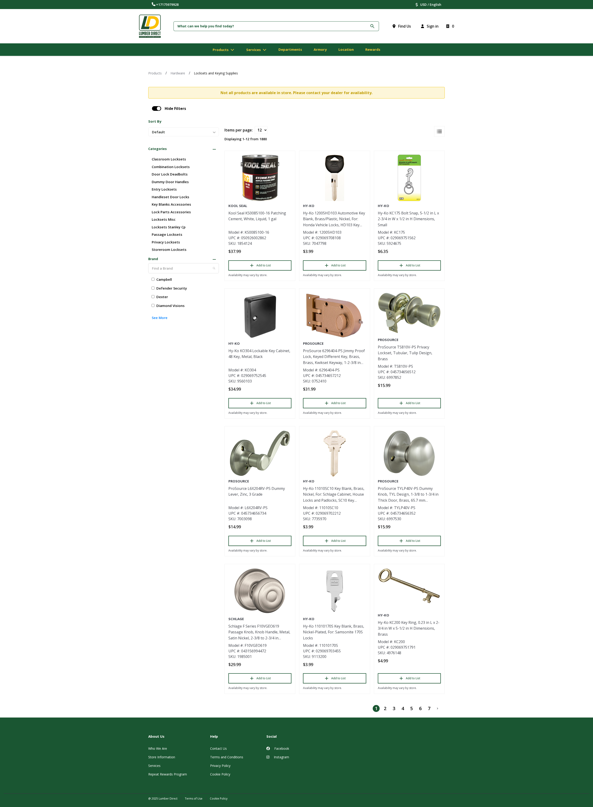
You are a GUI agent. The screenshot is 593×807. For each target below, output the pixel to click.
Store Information (161, 757)
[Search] (214, 268)
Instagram (281, 757)
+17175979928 (167, 4)
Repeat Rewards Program (167, 774)
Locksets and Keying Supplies (216, 73)
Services (154, 765)
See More (159, 317)
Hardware (177, 73)
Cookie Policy (220, 774)
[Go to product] (259, 178)
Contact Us (218, 748)
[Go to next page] (437, 708)
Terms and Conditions (226, 757)
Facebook (281, 748)
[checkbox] (156, 108)
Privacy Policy (220, 765)
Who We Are (157, 748)
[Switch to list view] (439, 131)
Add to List (263, 265)
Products (155, 73)
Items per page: (238, 130)
